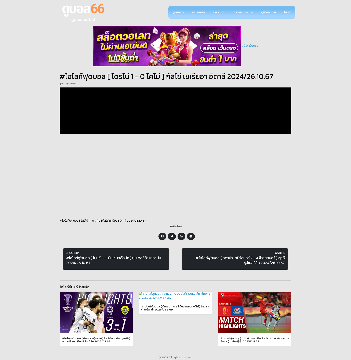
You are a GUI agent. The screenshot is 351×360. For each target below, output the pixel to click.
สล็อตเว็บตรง (250, 46)
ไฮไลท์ (287, 12)
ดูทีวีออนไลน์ (268, 12)
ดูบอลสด (178, 12)
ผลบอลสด (198, 12)
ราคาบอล (218, 12)
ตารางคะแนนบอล (242, 12)
